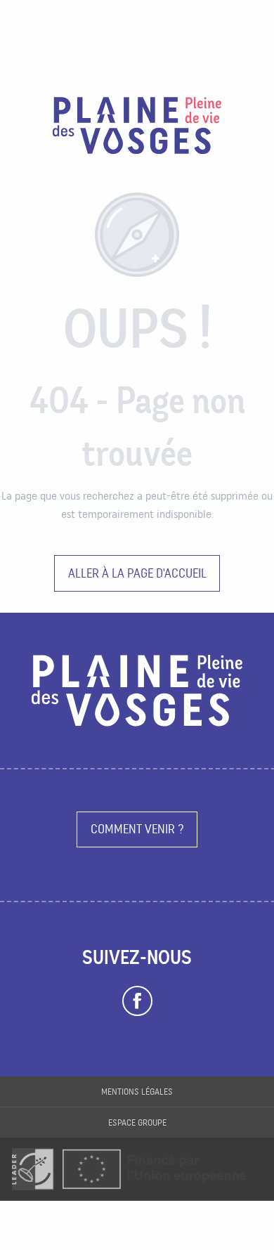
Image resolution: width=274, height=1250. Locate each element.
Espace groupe (137, 1122)
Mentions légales (137, 1091)
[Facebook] (137, 1001)
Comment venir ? (137, 828)
